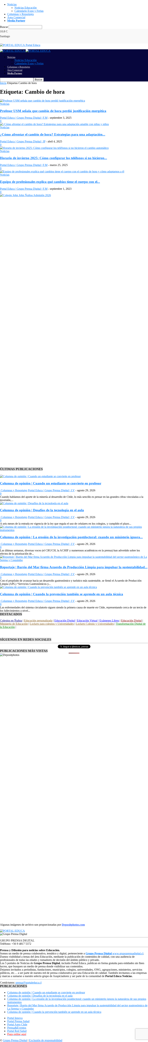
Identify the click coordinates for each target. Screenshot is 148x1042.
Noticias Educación (25, 7)
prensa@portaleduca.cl (29, 982)
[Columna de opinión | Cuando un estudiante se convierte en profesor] (40, 476)
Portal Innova (15, 1018)
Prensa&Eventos (16, 1027)
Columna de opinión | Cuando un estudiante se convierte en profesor (50, 483)
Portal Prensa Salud (18, 1021)
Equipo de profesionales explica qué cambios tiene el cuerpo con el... (50, 182)
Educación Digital (64, 620)
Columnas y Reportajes (20, 14)
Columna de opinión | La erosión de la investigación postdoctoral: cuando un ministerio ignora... (71, 537)
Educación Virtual (87, 620)
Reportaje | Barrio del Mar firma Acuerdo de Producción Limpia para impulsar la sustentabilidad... (73, 567)
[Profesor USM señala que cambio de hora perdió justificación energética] (42, 100)
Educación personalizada (38, 620)
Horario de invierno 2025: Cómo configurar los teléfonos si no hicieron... (53, 158)
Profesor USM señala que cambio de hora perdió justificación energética (53, 111)
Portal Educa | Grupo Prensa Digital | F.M (23, 117)
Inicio (3, 83)
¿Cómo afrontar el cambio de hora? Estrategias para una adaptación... (52, 134)
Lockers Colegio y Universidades (95, 623)
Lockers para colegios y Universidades (52, 623)
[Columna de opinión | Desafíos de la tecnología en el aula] (34, 503)
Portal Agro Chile (17, 1024)
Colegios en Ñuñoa (11, 620)
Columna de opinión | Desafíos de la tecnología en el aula (42, 510)
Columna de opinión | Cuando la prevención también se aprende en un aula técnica (61, 594)
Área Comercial (16, 17)
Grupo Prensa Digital (15, 1040)
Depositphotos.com (73, 924)
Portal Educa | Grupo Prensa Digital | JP (22, 141)
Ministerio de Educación (14, 623)
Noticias (12, 4)
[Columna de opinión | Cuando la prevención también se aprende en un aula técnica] (48, 587)
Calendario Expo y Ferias (28, 10)
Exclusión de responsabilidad (45, 1040)
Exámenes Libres (109, 620)
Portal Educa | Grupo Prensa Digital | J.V (51, 490)
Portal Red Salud (17, 1030)
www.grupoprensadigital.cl (114, 953)
